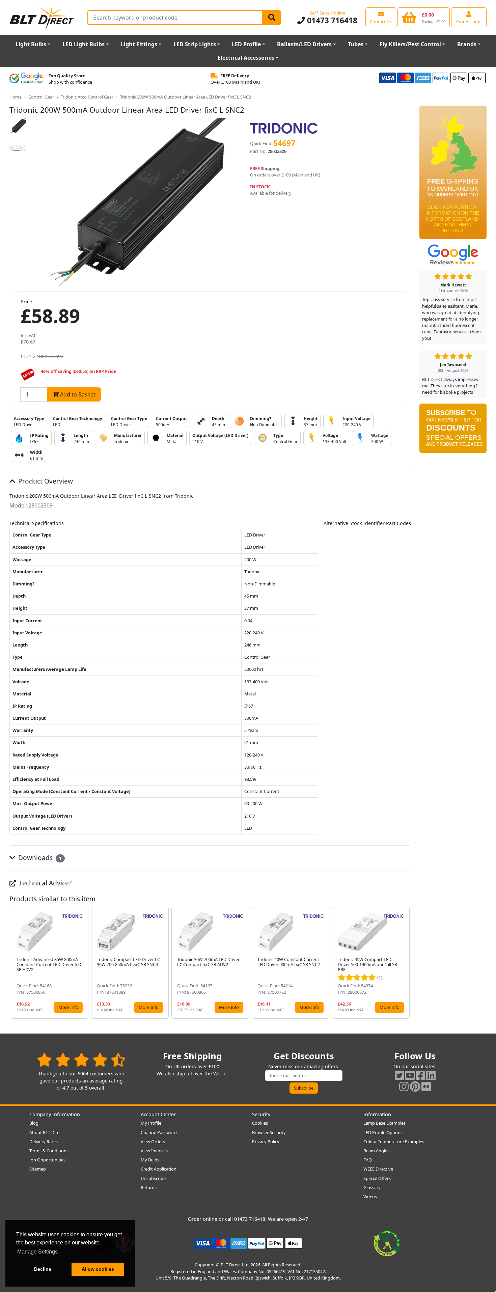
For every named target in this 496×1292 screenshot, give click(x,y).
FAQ (367, 1160)
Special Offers (377, 1178)
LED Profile (246, 44)
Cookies (260, 1123)
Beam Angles (376, 1151)
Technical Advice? (44, 882)
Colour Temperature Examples (393, 1141)
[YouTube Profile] (410, 1075)
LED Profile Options (383, 1132)
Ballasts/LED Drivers (304, 44)
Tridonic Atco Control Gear (87, 97)
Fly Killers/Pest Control (410, 44)
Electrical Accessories (246, 57)
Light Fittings (139, 44)
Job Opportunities (47, 1160)
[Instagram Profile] (404, 1086)
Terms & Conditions (48, 1151)
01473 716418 (331, 20)
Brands (466, 44)
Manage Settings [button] (37, 1252)
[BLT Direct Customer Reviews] (81, 1059)
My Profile (151, 1123)
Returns (149, 1187)
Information (377, 1114)
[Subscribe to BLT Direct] (453, 431)
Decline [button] (42, 1269)
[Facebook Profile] (420, 1075)
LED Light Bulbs (83, 44)
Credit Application (158, 1169)
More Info (68, 1007)
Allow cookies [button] (98, 1269)
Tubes (355, 44)
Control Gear (41, 97)
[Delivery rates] (453, 174)
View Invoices (154, 1151)
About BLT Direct (46, 1132)
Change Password (159, 1132)
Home (15, 97)
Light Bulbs (31, 44)
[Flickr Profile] (426, 1086)
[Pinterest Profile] (415, 1086)
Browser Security (269, 1132)
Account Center (158, 1114)
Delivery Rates (43, 1141)
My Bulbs (150, 1160)
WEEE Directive (378, 1169)
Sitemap (37, 1169)
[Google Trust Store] (26, 79)
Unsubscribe (153, 1178)
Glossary (372, 1187)
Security (261, 1114)
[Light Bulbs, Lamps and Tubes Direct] (41, 17)
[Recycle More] (387, 1243)
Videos (370, 1196)
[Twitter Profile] (399, 1075)
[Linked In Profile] (431, 1075)
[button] (405, 962)
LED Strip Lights (194, 44)
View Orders (153, 1141)
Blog (33, 1123)
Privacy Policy (265, 1141)
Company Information (54, 1114)
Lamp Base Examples (384, 1123)
